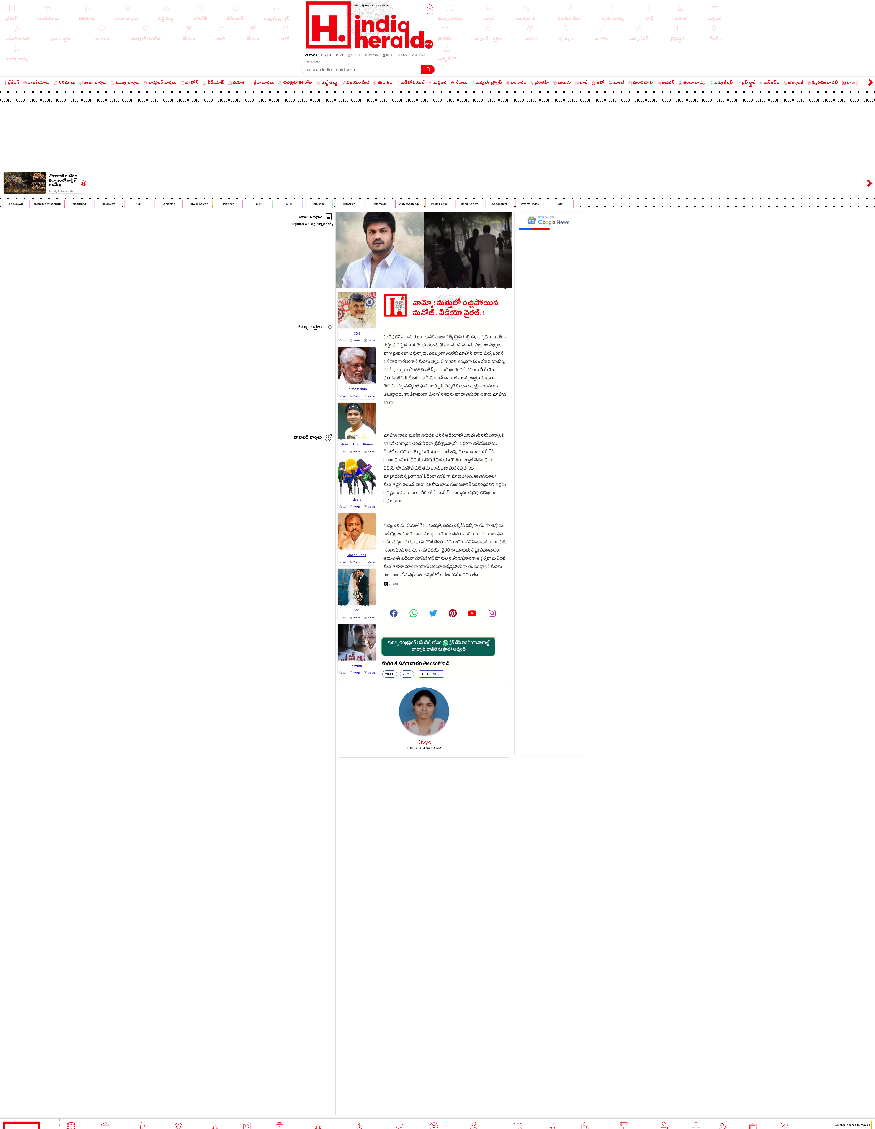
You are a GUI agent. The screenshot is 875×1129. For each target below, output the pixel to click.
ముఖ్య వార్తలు (309, 327)
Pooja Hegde (404, 203)
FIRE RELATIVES (431, 674)
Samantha (133, 203)
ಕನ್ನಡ (371, 55)
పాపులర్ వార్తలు (308, 438)
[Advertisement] (437, 136)
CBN (224, 203)
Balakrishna (43, 203)
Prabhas (193, 203)
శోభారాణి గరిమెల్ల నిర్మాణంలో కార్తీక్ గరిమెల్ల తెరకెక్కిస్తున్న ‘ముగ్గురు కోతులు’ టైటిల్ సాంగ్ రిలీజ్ (63, 180)
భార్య (465, 379)
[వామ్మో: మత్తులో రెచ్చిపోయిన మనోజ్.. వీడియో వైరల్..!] (424, 287)
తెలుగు (311, 56)
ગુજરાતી (354, 55)
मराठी (402, 55)
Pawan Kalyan (164, 203)
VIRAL (407, 674)
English (326, 55)
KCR (103, 203)
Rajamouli (344, 203)
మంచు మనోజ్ (476, 436)
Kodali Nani (464, 203)
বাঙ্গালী (418, 55)
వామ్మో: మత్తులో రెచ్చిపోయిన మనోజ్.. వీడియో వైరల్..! (455, 308)
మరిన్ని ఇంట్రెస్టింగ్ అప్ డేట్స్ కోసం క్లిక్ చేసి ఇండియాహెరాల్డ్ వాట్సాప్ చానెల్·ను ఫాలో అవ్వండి (438, 646)
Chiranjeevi (74, 203)
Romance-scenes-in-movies (852, 1124)
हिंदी (339, 55)
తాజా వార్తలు (310, 217)
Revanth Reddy (494, 203)
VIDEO (389, 674)
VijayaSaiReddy (374, 203)
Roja (525, 203)
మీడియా (487, 370)
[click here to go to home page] (369, 47)
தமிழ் (388, 55)
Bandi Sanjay (434, 203)
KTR (254, 203)
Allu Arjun (314, 203)
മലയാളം (313, 62)
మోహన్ (465, 354)
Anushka (284, 203)
